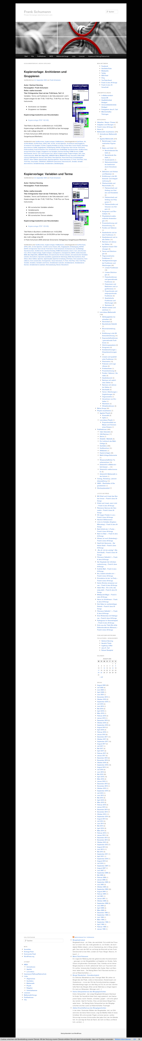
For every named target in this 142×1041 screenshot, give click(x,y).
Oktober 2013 (101, 842)
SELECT (26, 159)
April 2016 (100, 777)
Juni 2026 (100, 690)
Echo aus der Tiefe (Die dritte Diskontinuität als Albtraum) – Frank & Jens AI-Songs (107, 627)
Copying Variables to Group (54, 145)
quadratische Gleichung (59, 257)
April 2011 (100, 856)
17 (98, 670)
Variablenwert (49, 163)
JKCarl (55, 153)
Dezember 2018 (102, 720)
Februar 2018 (101, 732)
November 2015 (102, 786)
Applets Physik (105, 413)
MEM (36, 155)
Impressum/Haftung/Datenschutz (98, 56)
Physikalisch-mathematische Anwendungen (109, 218)
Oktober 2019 (101, 699)
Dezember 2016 (102, 758)
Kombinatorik (109, 160)
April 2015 (100, 800)
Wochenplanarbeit (103, 488)
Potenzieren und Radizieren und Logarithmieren (111, 286)
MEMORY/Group (65, 155)
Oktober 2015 (101, 788)
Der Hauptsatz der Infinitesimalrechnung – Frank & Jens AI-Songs (107, 564)
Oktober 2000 (101, 901)
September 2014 (102, 816)
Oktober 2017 (101, 739)
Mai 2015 (100, 798)
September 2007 (102, 866)
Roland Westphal (107, 650)
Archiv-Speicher (61, 143)
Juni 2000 (100, 905)
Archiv (53, 143)
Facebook (104, 66)
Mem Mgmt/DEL (44, 155)
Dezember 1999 (102, 912)
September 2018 (102, 725)
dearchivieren (28, 147)
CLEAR (43, 145)
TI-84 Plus (27, 161)
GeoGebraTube (106, 68)
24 (98, 673)
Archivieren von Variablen (32, 145)
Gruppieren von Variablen (49, 151)
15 (112, 668)
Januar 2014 (101, 835)
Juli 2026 (100, 687)
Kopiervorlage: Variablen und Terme (48, 174)
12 (104, 668)
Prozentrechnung (108, 371)
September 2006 (102, 873)
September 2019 (102, 702)
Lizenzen (82, 56)
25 (101, 673)
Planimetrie (106, 361)
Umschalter (34, 161)
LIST (79, 153)
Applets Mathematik (106, 139)
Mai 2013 (100, 852)
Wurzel (58, 265)
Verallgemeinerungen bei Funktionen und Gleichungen (109, 262)
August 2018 (101, 727)
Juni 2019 (100, 706)
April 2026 (100, 692)
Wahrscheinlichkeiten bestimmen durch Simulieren (111, 164)
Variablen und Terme (42, 263)
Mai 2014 (100, 826)
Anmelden (27, 949)
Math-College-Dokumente (108, 455)
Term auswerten (78, 259)
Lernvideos (30, 972)
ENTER (58, 147)
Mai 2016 (100, 774)
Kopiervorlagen (50, 141)
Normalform (33, 257)
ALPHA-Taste (38, 143)
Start (26, 56)
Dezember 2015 (102, 784)
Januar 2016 (101, 781)
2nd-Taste (80, 141)
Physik (29, 986)
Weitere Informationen (123, 1039)
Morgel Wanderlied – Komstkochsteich (86, 975)
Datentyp (85, 145)
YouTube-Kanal (106, 80)
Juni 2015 (100, 795)
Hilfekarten (103, 450)
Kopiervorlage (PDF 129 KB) (38, 226)
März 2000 (100, 910)
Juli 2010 (100, 863)
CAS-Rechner (104, 434)
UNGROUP (42, 161)
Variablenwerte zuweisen (37, 265)
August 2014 (101, 819)
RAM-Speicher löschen (36, 157)
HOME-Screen (73, 151)
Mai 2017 (100, 748)
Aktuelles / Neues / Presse (106, 122)
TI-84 (85, 159)
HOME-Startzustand (62, 251)
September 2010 (102, 859)
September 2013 (102, 844)
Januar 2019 (101, 718)
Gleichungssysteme (109, 345)
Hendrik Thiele (106, 643)
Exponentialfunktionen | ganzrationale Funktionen (110, 340)
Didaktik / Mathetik (106, 439)
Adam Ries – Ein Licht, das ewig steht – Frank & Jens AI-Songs (107, 590)
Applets (29, 969)
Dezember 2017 (102, 737)
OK (134, 1039)
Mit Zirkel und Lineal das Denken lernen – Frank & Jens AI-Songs (107, 498)
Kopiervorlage (62, 153)
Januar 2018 (101, 734)
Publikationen (41, 56)
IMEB (51, 56)
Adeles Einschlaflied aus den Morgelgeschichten (89, 1008)
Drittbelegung (51, 147)
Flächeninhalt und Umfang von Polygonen (111, 199)
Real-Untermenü (67, 157)
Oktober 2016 (101, 762)
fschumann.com (54, 149)
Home (99, 129)
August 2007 (101, 868)
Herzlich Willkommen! (104, 520)
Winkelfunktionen (108, 406)
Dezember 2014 (102, 809)
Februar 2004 (101, 894)
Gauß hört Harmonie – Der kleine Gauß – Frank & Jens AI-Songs (106, 545)
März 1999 (100, 919)
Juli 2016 (100, 769)
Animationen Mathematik (108, 134)
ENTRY (26, 249)
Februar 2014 (101, 833)
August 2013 (101, 847)
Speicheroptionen (53, 159)
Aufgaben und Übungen (105, 125)
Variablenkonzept (38, 163)
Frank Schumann (37, 11)
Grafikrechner (40, 141)
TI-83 (74, 159)
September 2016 (102, 765)
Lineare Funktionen (111, 268)
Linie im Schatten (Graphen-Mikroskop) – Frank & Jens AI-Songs (107, 524)
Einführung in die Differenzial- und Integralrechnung (110, 178)
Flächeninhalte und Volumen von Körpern (111, 206)
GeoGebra (103, 446)
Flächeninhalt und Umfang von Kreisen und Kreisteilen (111, 190)
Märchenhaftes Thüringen (84, 937)
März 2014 (100, 830)
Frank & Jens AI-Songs (109, 82)
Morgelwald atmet (79, 940)
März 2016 (100, 779)
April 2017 (100, 751)
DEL (59, 247)
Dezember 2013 (102, 837)
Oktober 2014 (101, 814)
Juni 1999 (100, 917)
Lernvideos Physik (106, 420)
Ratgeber (30, 988)
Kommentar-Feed (30, 954)
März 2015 (100, 802)
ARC (48, 143)
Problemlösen (107, 368)
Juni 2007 (100, 870)
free (46, 149)
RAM (79, 155)
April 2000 (100, 908)
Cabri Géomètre (105, 432)
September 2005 (102, 882)
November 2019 (102, 697)
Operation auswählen (44, 257)
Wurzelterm (65, 265)
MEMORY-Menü (54, 155)
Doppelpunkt (42, 147)
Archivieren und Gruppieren (75, 143)
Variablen (33, 263)
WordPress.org (29, 956)
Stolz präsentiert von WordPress (71, 1033)
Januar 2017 (101, 755)
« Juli (101, 677)
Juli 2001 (100, 896)
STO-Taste (69, 259)
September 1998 (102, 922)
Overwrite (74, 155)
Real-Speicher (56, 157)
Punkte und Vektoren (109, 228)
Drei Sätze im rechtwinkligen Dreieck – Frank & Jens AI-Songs (107, 606)
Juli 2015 (100, 793)
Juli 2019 (100, 704)
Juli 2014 (100, 821)
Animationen (31, 967)
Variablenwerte (69, 263)
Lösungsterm (56, 253)
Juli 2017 (100, 746)
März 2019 (100, 713)
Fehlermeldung (28, 149)
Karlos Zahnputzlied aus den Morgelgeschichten (89, 992)
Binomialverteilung (108, 329)
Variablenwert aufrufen (57, 263)
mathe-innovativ (29, 155)
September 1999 (102, 915)
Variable (74, 161)
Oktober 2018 (101, 723)
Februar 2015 (101, 805)
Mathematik (30, 983)
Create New (68, 145)
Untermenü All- (66, 161)
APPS (45, 143)
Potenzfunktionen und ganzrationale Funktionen (111, 279)
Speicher (40, 259)
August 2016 (101, 767)
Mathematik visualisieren (105, 132)
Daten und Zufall (107, 148)
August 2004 (101, 891)
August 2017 (101, 744)
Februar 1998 (101, 927)
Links (73, 56)
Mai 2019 (100, 709)
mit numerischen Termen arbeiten (59, 255)
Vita (32, 56)
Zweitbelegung (58, 163)
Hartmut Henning (63, 151)
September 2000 (102, 903)
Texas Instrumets (65, 159)
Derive (102, 436)
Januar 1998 (101, 929)
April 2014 (100, 828)
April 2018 (100, 730)
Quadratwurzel (107, 378)
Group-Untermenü (29, 151)
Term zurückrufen (35, 261)
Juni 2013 (100, 849)
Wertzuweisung (51, 265)
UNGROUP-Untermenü (53, 161)
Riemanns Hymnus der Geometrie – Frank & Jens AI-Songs (106, 510)
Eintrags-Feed (29, 952)
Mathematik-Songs (62, 56)
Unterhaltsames (32, 990)
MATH (73, 253)
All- (85, 141)
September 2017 (102, 741)
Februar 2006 (101, 877)
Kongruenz (106, 347)
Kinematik (105, 415)
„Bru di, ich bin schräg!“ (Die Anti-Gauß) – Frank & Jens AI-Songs (107, 552)
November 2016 (102, 760)
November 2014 (102, 812)
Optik (104, 418)
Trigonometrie (107, 397)
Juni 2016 (100, 772)
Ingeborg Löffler (106, 645)
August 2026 (101, 685)
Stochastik (105, 389)
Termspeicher (46, 261)
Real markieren (76, 257)
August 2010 (101, 861)
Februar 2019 (101, 716)
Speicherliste (43, 159)
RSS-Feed (104, 75)
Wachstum (108, 305)
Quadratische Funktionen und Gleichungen (110, 300)
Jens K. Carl (36, 153)
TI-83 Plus (80, 159)
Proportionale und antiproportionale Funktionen (111, 293)
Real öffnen (48, 157)
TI (71, 159)
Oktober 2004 (101, 887)
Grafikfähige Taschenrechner (69, 149)
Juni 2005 (100, 884)
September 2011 (102, 854)
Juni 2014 (100, 823)
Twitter (103, 73)
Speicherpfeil (48, 259)
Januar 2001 (101, 898)
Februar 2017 (101, 753)
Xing (103, 78)
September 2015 (102, 791)
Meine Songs (101, 408)
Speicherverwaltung (59, 259)
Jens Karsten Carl (47, 153)
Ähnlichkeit (106, 322)
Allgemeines (31, 979)
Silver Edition (34, 159)
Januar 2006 (101, 880)
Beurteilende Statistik (109, 324)
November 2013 (102, 840)
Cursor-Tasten (76, 145)
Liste (83, 153)
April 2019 (100, 711)
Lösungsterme (66, 253)
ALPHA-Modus (28, 143)
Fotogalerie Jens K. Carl (109, 109)
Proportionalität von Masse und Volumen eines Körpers (109, 424)
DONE (35, 147)
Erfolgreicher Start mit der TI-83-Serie (73, 147)
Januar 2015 (101, 807)
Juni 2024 (100, 694)
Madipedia (104, 71)
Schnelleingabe (78, 157)
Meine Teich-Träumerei (80, 956)
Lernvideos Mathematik (108, 312)
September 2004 (102, 889)
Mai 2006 (100, 875)
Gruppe (38, 151)
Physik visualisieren (104, 411)
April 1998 (100, 924)
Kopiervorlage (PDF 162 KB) (38, 120)
